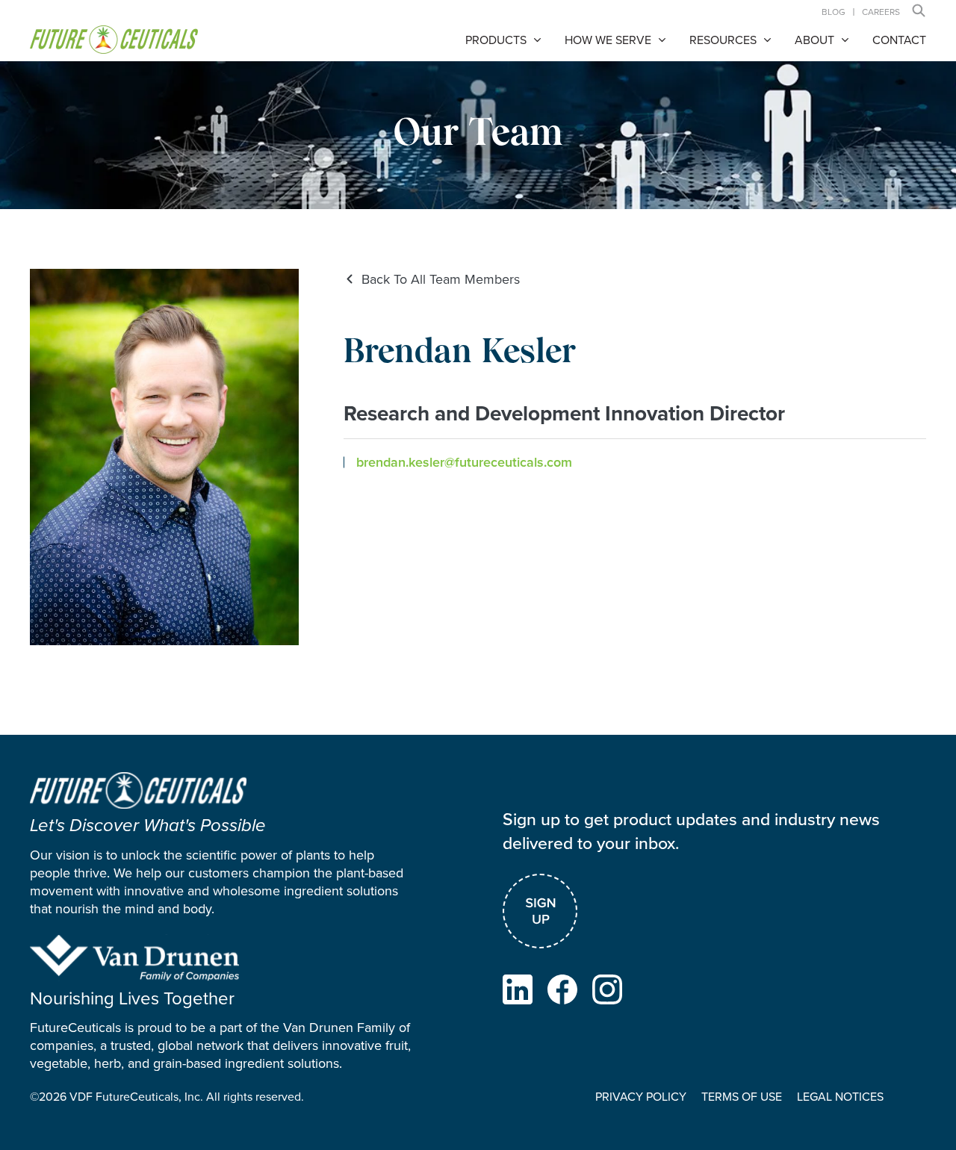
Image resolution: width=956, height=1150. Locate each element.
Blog (833, 11)
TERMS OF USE (741, 1096)
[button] (918, 10)
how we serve (608, 40)
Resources (723, 40)
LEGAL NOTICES (840, 1096)
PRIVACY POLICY (640, 1096)
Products (496, 40)
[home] (114, 39)
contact (899, 40)
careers (881, 11)
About (814, 40)
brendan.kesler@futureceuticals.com (464, 462)
